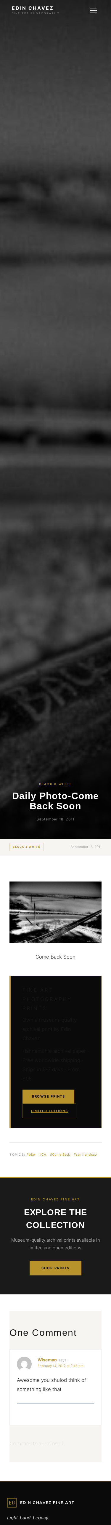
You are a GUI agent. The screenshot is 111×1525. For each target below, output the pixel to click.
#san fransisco (85, 1154)
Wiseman (47, 1359)
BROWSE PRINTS (48, 1096)
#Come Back (60, 1154)
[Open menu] (93, 10)
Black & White (26, 846)
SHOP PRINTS (55, 1268)
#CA (42, 1154)
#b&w (31, 1154)
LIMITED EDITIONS (49, 1111)
